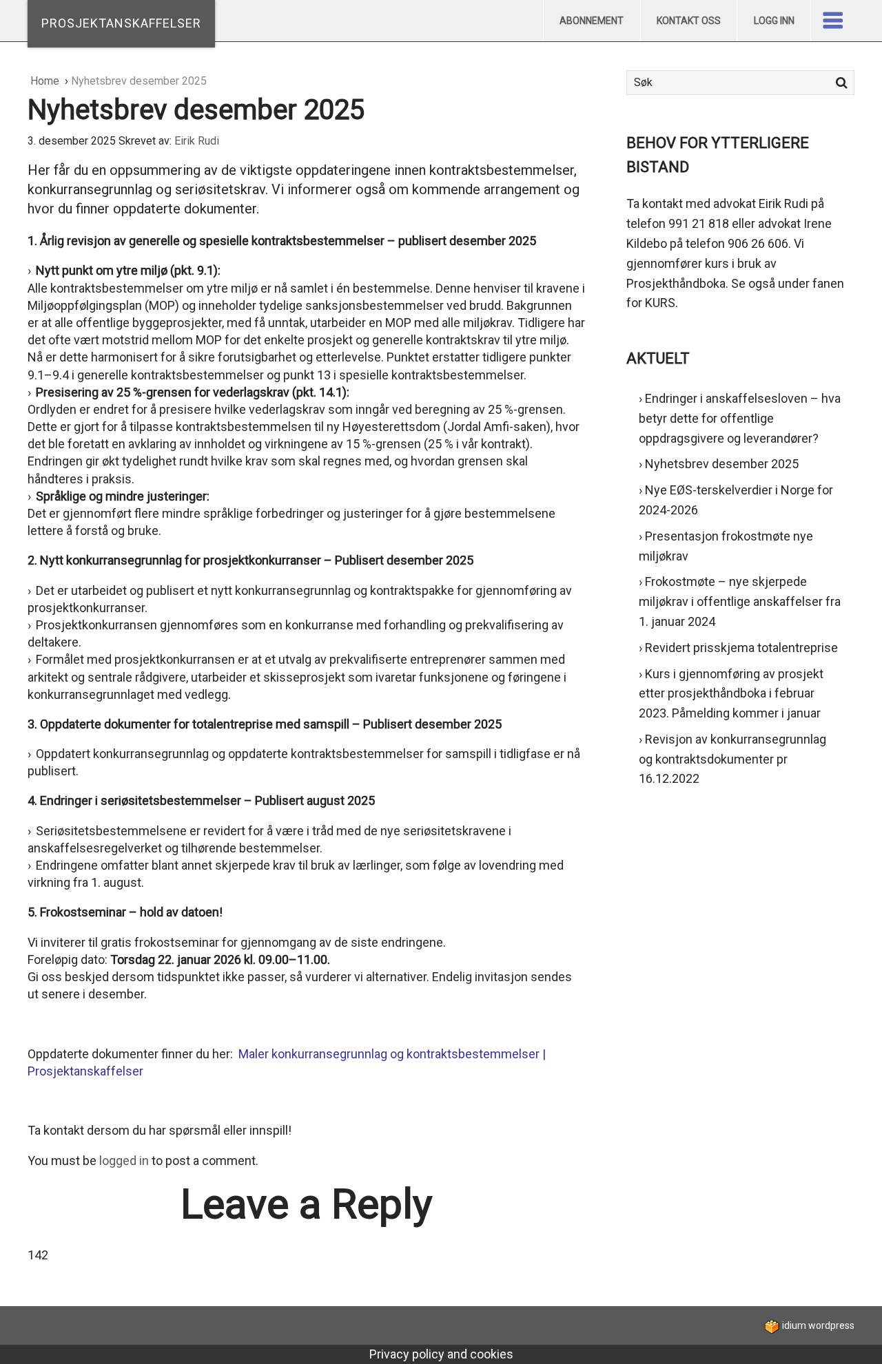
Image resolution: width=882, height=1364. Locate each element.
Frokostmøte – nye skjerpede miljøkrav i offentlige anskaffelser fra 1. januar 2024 (740, 601)
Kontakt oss (689, 20)
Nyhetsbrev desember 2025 (722, 464)
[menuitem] (591, 20)
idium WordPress (817, 1325)
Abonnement (592, 20)
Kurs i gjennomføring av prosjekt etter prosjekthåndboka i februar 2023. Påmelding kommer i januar (731, 694)
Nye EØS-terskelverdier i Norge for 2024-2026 (736, 500)
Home (46, 80)
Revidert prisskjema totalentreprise (741, 647)
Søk (842, 82)
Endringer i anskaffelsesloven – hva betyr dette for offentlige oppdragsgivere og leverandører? (740, 418)
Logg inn (774, 20)
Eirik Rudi (196, 140)
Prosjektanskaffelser (121, 23)
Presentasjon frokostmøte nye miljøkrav (726, 546)
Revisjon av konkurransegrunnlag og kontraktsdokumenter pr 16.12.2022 (732, 759)
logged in (124, 1160)
